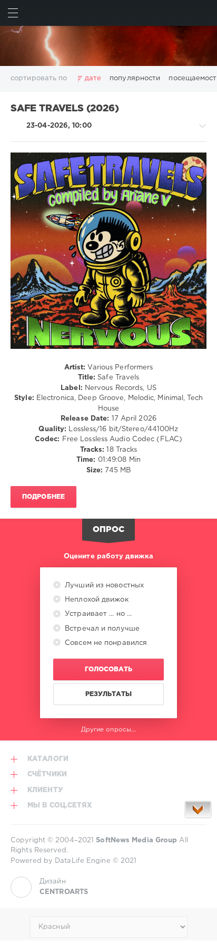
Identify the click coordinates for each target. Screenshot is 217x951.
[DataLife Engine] (108, 46)
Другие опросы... (108, 730)
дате (93, 78)
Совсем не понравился (105, 643)
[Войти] (204, 13)
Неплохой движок (96, 600)
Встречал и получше (101, 629)
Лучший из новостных (103, 585)
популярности (135, 78)
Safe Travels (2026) (65, 108)
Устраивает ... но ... (97, 614)
